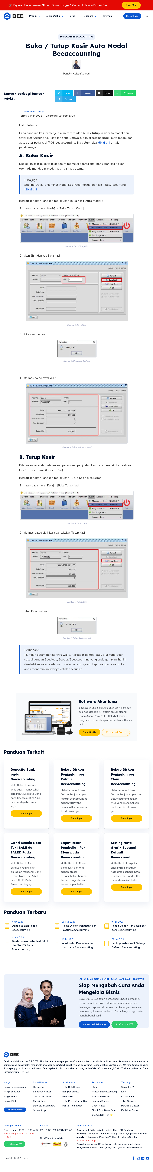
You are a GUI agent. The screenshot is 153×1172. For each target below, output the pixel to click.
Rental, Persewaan (72, 1105)
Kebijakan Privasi (129, 1110)
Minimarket (68, 1096)
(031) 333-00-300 (65, 1132)
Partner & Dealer (130, 1105)
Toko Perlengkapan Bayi (75, 1101)
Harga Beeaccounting (15, 1087)
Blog (94, 1087)
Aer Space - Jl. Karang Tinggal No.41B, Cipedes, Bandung (111, 1133)
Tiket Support (128, 1101)
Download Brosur (15, 1109)
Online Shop (39, 1110)
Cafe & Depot (40, 1101)
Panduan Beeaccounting (104, 1091)
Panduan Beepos (101, 1101)
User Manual (98, 1105)
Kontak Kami (127, 1096)
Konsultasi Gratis (116, 732)
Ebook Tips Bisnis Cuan (104, 1110)
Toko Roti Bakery (71, 1087)
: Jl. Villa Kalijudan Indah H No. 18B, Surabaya (104, 1130)
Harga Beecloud (12, 1091)
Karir (123, 1091)
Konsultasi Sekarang (94, 1024)
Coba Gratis (89, 732)
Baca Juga (26, 813)
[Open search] (147, 16)
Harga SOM (10, 1101)
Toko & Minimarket (42, 1096)
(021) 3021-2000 (49, 1130)
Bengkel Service (70, 1091)
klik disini (103, 143)
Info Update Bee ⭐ (102, 1115)
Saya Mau (131, 5)
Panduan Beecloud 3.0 (103, 1096)
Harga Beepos (11, 1096)
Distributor (38, 1087)
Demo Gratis (132, 16)
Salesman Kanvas (42, 1091)
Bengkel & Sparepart (44, 1105)
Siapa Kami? (127, 1087)
